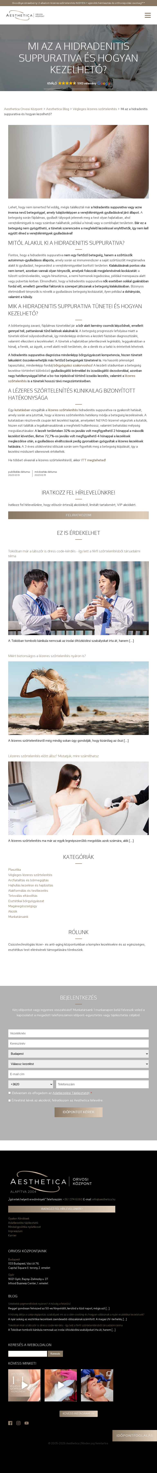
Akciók (12, 911)
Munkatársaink (18, 917)
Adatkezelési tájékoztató (23, 1223)
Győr (11, 1275)
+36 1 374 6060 (73, 1199)
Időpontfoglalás (135, 1435)
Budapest (14, 1259)
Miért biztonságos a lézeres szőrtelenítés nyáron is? (47, 656)
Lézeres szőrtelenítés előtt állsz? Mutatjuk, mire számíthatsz (53, 756)
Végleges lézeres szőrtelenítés (30, 875)
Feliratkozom (78, 515)
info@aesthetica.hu (103, 1199)
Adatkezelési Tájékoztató (70, 1093)
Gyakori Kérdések (18, 1218)
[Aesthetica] (25, 15)
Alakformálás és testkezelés (28, 890)
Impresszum (15, 1231)
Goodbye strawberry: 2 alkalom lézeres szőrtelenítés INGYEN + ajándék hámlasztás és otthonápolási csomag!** (78, 3)
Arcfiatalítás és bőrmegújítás (28, 880)
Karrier (12, 1235)
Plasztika (14, 869)
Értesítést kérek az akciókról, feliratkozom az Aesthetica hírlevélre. (57, 1100)
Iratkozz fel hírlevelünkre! (61, 1209)
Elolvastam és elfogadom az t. (52, 1093)
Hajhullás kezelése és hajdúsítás (30, 885)
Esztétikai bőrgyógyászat (26, 901)
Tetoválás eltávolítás (22, 896)
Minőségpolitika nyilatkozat (24, 1227)
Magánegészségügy (22, 906)
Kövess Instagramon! (78, 1413)
